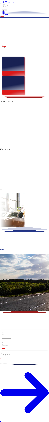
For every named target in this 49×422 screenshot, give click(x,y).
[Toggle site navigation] (0, 3)
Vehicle (2, 344)
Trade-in (4, 11)
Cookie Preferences (3, 363)
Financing (4, 10)
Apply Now (2, 249)
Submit (3, 348)
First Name (2, 334)
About (3, 13)
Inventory (4, 8)
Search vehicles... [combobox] (5, 345)
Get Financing (4, 46)
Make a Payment (5, 14)
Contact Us (4, 12)
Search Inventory (4, 45)
